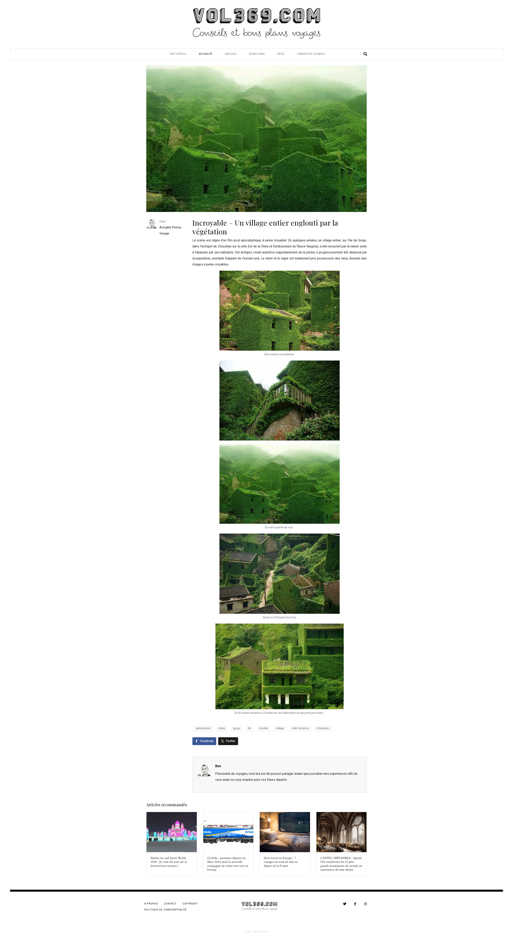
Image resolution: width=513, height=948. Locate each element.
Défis (280, 54)
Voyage (164, 233)
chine (221, 728)
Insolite (263, 728)
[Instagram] (365, 904)
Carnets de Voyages (311, 54)
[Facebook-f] (355, 904)
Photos (176, 227)
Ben (218, 766)
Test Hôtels (178, 54)
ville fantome (300, 728)
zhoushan (323, 728)
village (280, 728)
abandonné (203, 728)
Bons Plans (257, 54)
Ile (249, 728)
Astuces (230, 54)
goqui (236, 728)
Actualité (205, 54)
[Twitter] (344, 904)
